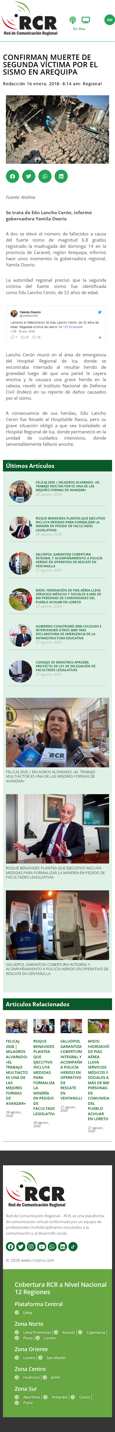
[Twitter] (20, 1246)
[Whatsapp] (52, 1246)
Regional (92, 83)
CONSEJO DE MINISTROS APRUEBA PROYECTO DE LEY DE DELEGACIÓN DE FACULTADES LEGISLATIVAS (66, 666)
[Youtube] (41, 1246)
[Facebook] (10, 1246)
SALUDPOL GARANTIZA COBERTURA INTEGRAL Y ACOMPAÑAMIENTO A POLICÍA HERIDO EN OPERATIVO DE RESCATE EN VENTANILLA (69, 560)
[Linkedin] (62, 1246)
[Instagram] (31, 1246)
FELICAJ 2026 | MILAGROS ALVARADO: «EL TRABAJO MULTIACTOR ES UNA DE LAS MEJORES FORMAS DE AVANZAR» (68, 486)
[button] (12, 176)
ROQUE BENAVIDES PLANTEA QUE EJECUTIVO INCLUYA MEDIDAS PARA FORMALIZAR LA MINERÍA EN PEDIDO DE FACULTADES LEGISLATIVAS (70, 524)
